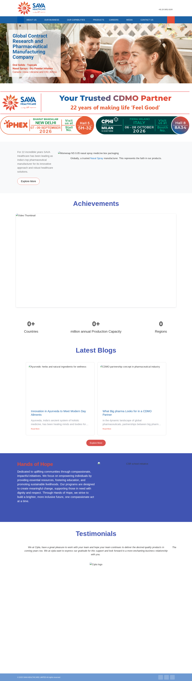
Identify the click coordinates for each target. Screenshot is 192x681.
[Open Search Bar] (171, 19)
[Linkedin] (160, 677)
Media (129, 20)
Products (98, 20)
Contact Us (147, 20)
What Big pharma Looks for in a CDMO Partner (127, 413)
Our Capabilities (76, 20)
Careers (113, 20)
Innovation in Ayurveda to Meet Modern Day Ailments (58, 413)
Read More (35, 429)
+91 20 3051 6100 (166, 10)
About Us (31, 20)
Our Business (51, 20)
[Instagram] (166, 677)
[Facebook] (172, 677)
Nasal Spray (96, 158)
